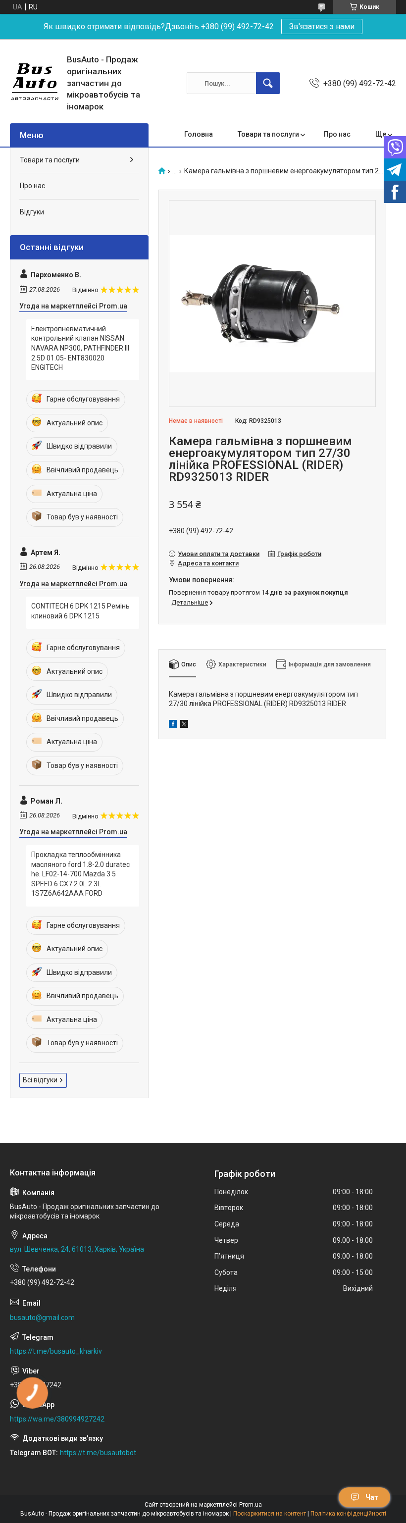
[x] (184, 725)
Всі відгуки (40, 1080)
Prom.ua (250, 1504)
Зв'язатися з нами (322, 26)
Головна (198, 134)
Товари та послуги (268, 134)
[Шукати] (268, 83)
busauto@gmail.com (42, 1317)
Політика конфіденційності (348, 1513)
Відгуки (32, 212)
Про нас (337, 134)
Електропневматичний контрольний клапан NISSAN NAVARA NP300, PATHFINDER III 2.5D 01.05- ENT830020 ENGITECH (80, 348)
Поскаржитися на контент (269, 1513)
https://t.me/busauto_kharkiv (56, 1351)
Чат (371, 1497)
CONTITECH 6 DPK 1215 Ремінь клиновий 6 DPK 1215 (80, 611)
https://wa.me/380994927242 (57, 1419)
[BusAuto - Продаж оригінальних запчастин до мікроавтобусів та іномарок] (34, 83)
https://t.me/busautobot (98, 1453)
